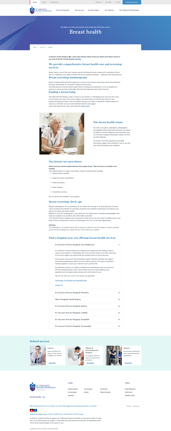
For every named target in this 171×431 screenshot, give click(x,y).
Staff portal (128, 392)
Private (35, 2)
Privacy (129, 406)
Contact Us (59, 285)
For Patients (109, 10)
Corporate (71, 395)
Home (35, 47)
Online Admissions (130, 389)
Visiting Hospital (73, 389)
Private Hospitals (62, 10)
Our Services (79, 10)
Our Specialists (93, 10)
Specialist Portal (130, 395)
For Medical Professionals (129, 10)
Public (44, 2)
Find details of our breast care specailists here (71, 280)
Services (42, 47)
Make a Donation (105, 392)
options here (85, 106)
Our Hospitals (88, 389)
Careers (86, 392)
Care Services (55, 2)
